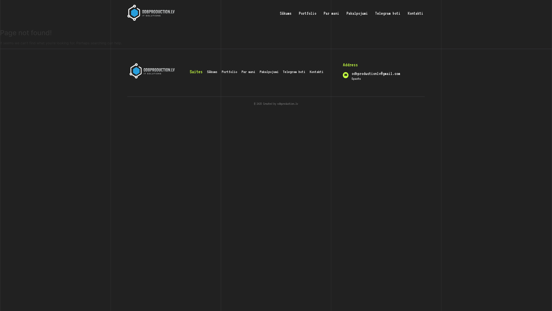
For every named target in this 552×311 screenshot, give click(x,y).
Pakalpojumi (357, 13)
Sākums (286, 13)
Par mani (331, 13)
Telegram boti (387, 13)
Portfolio (307, 13)
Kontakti (415, 13)
